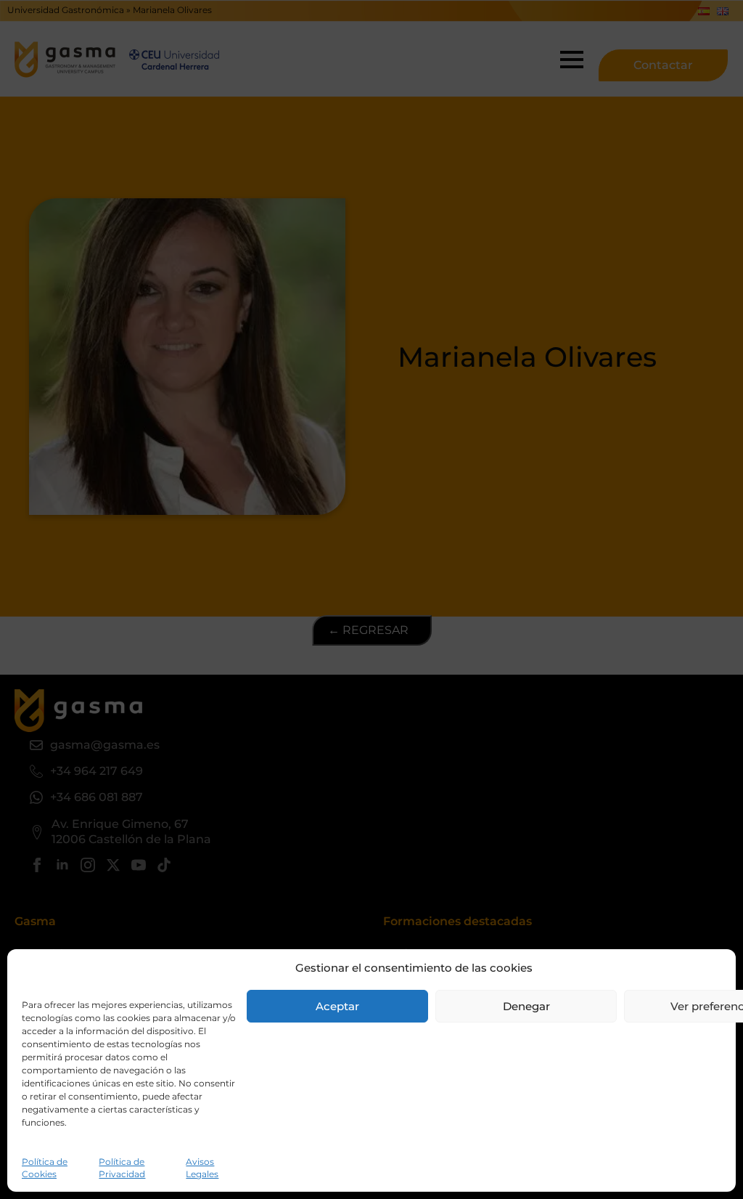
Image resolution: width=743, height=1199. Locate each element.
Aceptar (337, 1006)
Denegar (526, 1006)
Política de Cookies (44, 1167)
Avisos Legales (202, 1167)
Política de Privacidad (122, 1167)
